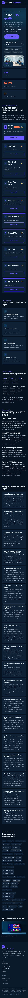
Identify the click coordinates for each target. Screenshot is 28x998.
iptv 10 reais (6, 880)
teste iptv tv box (20, 899)
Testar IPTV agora (11, 36)
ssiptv (4, 906)
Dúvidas (4, 971)
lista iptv (5, 850)
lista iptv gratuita (16, 850)
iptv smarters (12, 906)
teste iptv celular (8, 903)
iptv (4, 841)
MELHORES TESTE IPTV (14, 43)
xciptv (20, 906)
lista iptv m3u (18, 854)
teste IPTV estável (14, 475)
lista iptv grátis (7, 854)
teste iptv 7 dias (19, 863)
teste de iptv (6, 847)
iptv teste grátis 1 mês (9, 877)
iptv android (18, 903)
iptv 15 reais (16, 880)
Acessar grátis (14, 137)
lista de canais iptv (8, 857)
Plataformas (5, 963)
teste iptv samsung (8, 899)
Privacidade (5, 983)
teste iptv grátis (16, 844)
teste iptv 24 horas (8, 870)
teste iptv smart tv (8, 896)
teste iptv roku (7, 890)
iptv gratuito (16, 847)
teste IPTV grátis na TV (11, 936)
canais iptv (14, 886)
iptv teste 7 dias (7, 863)
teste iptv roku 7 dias (9, 893)
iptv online (6, 883)
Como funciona (6, 966)
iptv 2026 (18, 857)
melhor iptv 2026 (7, 860)
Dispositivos (5, 980)
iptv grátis (6, 844)
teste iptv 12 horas (8, 873)
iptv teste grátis (20, 841)
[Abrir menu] (24, 2)
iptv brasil (15, 883)
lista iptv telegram (8, 909)
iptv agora (5, 886)
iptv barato (21, 877)
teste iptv (10, 841)
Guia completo (5, 968)
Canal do (11, 2)
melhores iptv (17, 860)
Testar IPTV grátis (6, 978)
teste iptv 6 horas (8, 867)
